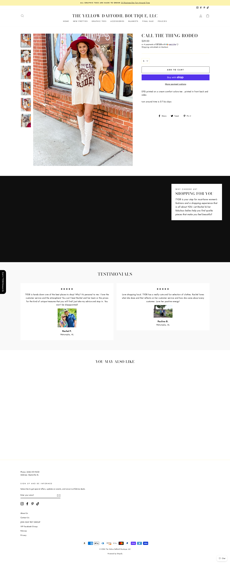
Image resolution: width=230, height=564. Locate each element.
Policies (162, 21)
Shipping (145, 47)
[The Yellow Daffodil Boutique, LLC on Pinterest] (32, 503)
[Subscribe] (58, 495)
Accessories (117, 21)
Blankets (133, 21)
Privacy (23, 535)
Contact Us (24, 517)
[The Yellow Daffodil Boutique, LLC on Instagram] (22, 503)
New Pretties (80, 21)
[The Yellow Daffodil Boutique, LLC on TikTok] (37, 503)
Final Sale (148, 21)
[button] (176, 44)
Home (66, 21)
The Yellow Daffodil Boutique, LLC (115, 16)
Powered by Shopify (115, 553)
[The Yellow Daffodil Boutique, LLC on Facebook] (27, 503)
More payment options (175, 84)
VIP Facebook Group (29, 526)
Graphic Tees (99, 21)
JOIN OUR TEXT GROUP (30, 522)
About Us (24, 513)
